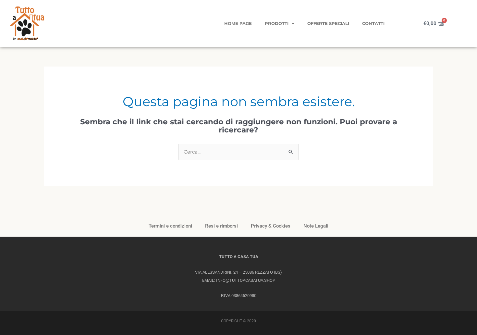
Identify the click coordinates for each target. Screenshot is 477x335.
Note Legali (315, 226)
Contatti (373, 23)
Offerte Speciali (328, 23)
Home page (238, 23)
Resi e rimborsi (221, 226)
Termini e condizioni (170, 226)
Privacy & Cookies (270, 226)
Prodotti (276, 23)
